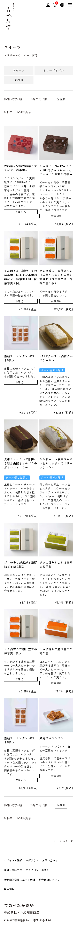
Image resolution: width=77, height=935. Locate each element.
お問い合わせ (50, 860)
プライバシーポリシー (39, 870)
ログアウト (32, 860)
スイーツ (19, 70)
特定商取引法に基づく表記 (19, 879)
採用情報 (9, 889)
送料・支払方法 (13, 870)
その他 (18, 80)
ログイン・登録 (13, 860)
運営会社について (49, 879)
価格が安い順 (13, 99)
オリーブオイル (53, 70)
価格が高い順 (38, 99)
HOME (54, 841)
